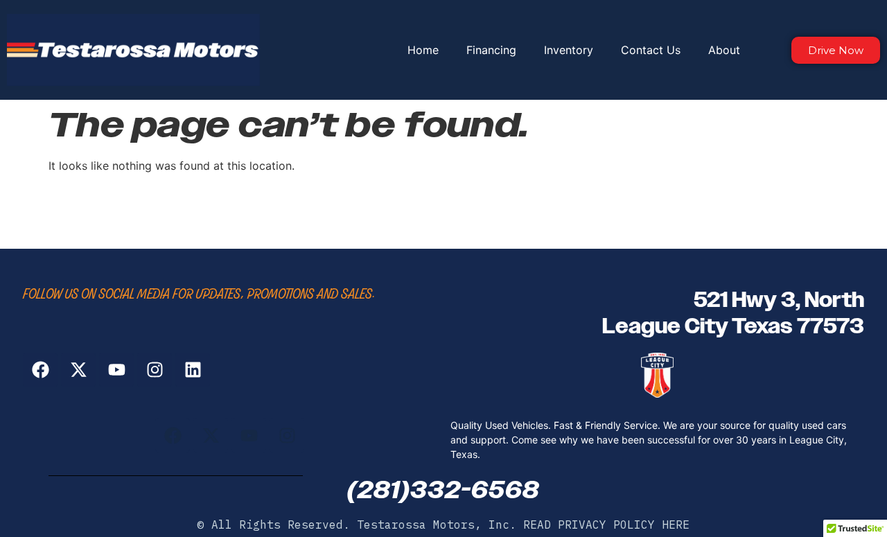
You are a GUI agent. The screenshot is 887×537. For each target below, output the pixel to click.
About (724, 50)
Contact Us (650, 50)
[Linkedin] (192, 370)
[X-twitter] (78, 370)
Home (423, 50)
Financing (491, 50)
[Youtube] (116, 370)
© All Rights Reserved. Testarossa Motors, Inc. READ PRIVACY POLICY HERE (443, 524)
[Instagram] (154, 370)
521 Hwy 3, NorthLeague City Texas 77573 (733, 312)
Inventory (568, 50)
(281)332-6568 (443, 490)
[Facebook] (40, 370)
